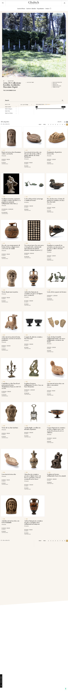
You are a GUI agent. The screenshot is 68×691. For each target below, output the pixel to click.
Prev (44, 124)
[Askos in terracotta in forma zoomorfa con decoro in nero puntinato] (11, 322)
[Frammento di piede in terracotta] (56, 137)
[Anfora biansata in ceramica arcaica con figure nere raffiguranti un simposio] (34, 506)
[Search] (50, 8)
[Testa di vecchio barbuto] (11, 413)
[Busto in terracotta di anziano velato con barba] (11, 137)
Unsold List (55, 84)
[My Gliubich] (65, 2)
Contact (47, 8)
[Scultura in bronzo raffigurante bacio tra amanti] (56, 459)
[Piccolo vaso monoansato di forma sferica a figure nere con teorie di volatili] (11, 230)
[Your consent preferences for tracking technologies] (65, 688)
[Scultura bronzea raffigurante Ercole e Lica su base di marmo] (34, 369)
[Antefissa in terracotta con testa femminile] (11, 506)
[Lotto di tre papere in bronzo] (56, 277)
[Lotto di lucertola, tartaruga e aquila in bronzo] (34, 184)
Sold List (55, 83)
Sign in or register (57, 82)
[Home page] (33, 3)
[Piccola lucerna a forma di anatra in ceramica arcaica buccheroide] (56, 184)
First (40, 124)
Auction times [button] (30, 82)
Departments (40, 8)
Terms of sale (56, 87)
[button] (11, 107)
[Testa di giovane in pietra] (11, 277)
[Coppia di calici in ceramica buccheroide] (34, 322)
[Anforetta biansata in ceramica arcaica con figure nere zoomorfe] (34, 277)
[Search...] (62, 100)
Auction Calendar (31, 8)
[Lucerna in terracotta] (11, 459)
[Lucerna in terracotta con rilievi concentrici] (56, 369)
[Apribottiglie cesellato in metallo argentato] (34, 413)
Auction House (21, 8)
